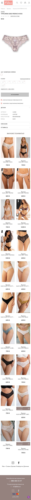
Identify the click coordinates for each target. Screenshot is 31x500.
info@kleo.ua (16, 486)
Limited (3, 11)
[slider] (5, 16)
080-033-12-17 (16, 481)
